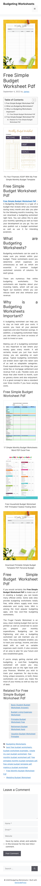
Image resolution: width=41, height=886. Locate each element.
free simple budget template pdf (17, 764)
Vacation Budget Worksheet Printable (23, 735)
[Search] (34, 868)
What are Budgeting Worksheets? (19, 106)
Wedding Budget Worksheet (18, 777)
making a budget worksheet (15, 767)
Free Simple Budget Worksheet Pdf (20, 103)
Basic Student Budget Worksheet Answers (20, 706)
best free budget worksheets (19, 747)
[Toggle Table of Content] (33, 100)
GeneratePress (20, 883)
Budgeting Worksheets (18, 3)
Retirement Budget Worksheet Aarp (19, 728)
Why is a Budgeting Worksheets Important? (19, 110)
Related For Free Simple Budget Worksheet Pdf (21, 121)
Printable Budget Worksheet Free (18, 720)
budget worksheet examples (15, 751)
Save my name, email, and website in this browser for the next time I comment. (21, 844)
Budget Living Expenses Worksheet (21, 713)
